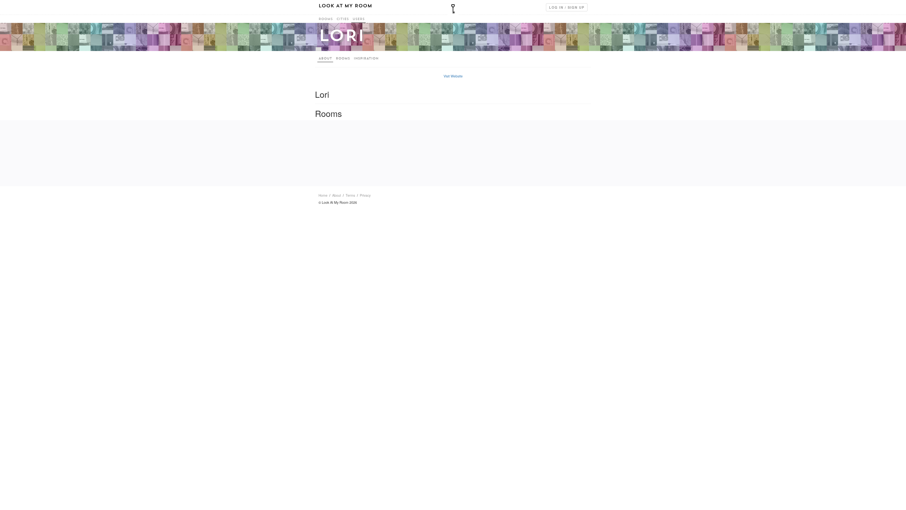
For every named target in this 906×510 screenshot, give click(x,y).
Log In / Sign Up (566, 7)
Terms (350, 195)
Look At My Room (345, 5)
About (325, 58)
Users (358, 19)
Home (323, 195)
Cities (342, 19)
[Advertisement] (453, 153)
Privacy (365, 195)
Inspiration (366, 58)
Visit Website (453, 76)
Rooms (326, 19)
